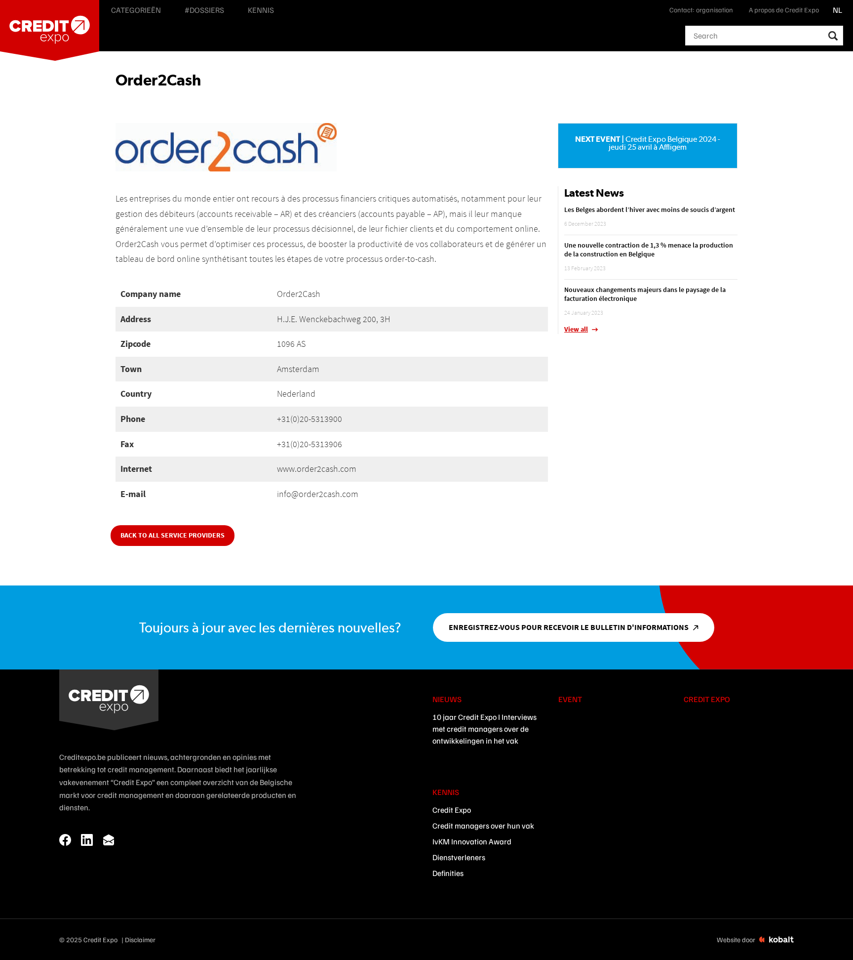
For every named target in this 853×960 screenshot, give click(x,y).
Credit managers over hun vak (483, 826)
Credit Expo (451, 810)
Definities (448, 873)
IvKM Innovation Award (471, 841)
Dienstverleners (458, 857)
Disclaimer (140, 939)
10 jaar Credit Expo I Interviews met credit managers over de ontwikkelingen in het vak (484, 729)
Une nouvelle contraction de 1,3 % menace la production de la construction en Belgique (648, 249)
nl (837, 10)
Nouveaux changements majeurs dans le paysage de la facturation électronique (645, 294)
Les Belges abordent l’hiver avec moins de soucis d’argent (649, 209)
